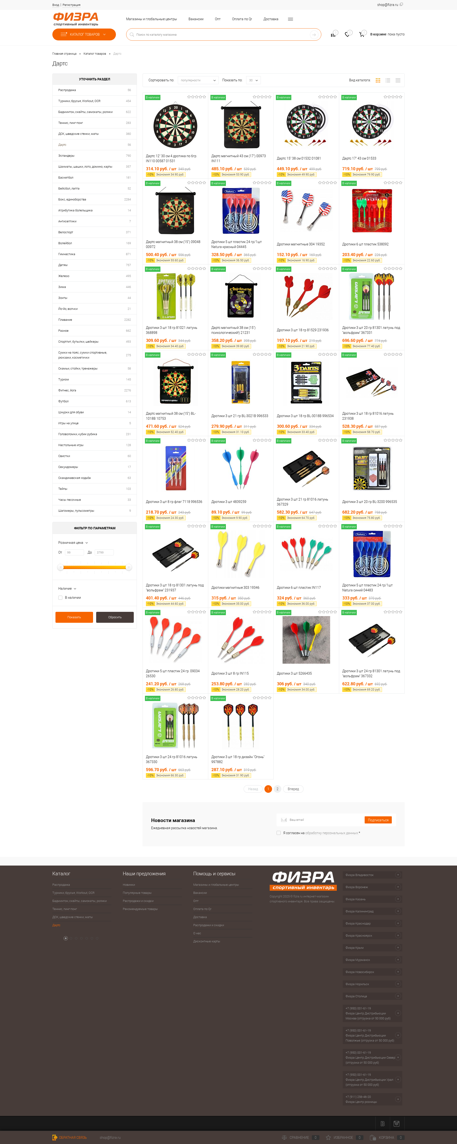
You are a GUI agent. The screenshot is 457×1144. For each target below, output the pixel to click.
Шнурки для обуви (71, 412)
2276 (127, 390)
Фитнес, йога (67, 390)
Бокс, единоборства (72, 199)
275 (128, 355)
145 (128, 379)
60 (129, 456)
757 (128, 265)
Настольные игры (71, 445)
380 (128, 134)
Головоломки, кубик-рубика (77, 434)
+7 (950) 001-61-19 (358, 1008)
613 (128, 401)
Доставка (270, 19)
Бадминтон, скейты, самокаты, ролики (85, 112)
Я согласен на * (321, 833)
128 (128, 445)
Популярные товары (137, 893)
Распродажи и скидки (138, 901)
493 (128, 341)
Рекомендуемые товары (140, 909)
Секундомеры (68, 467)
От (60, 552)
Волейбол (65, 243)
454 (128, 101)
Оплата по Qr (242, 19)
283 (128, 123)
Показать (74, 617)
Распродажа (67, 90)
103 (128, 489)
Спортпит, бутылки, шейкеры (78, 341)
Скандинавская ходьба (74, 478)
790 (128, 155)
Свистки (64, 456)
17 (129, 467)
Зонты (62, 298)
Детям (63, 265)
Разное (63, 330)
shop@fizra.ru (110, 1137)
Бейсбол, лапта (68, 188)
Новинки (129, 884)
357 (128, 166)
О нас (197, 933)
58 (129, 368)
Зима (62, 287)
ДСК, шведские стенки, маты (78, 134)
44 (129, 298)
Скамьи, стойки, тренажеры (78, 368)
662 (128, 330)
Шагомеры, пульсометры (76, 510)
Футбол (63, 401)
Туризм (63, 379)
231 (128, 434)
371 (128, 232)
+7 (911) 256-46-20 (358, 1097)
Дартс (62, 144)
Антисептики (67, 221)
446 (128, 287)
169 (128, 243)
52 (129, 188)
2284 (127, 199)
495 (128, 276)
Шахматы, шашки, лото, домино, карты (85, 166)
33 (129, 499)
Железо (63, 276)
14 (129, 210)
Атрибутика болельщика (75, 210)
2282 (127, 319)
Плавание (65, 319)
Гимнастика (66, 254)
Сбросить (115, 617)
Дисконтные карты (206, 941)
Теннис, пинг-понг (70, 123)
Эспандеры (66, 155)
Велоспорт (65, 232)
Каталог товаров (85, 34)
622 (128, 112)
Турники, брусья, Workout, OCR (79, 101)
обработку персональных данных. (332, 833)
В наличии (73, 597)
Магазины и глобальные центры (151, 19)
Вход (55, 5)
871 (128, 254)
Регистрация (71, 5)
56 (129, 90)
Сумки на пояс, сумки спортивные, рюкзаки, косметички (82, 355)
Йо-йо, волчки (68, 309)
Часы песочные (69, 499)
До (90, 552)
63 (129, 478)
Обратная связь (72, 1137)
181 (128, 177)
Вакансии (196, 19)
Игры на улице (68, 423)
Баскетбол (65, 177)
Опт (218, 19)
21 (129, 309)
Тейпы (62, 489)
